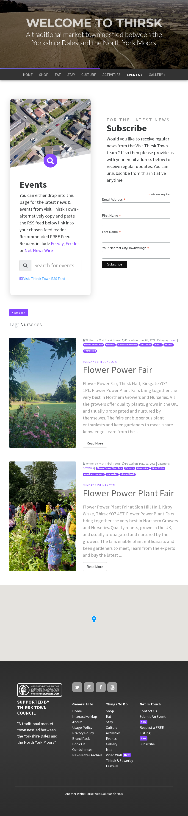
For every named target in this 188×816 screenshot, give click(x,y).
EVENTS (133, 74)
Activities (88, 468)
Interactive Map (84, 716)
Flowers (110, 344)
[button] (94, 619)
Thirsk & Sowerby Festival (119, 763)
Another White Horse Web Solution (89, 794)
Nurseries (146, 344)
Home (77, 711)
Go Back (19, 312)
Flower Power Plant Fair (109, 468)
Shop (110, 711)
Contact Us (148, 711)
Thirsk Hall (90, 350)
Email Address (113, 199)
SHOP (43, 74)
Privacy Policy (83, 733)
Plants (158, 344)
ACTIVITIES (111, 74)
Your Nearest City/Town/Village (125, 248)
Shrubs (168, 344)
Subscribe (147, 744)
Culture (112, 727)
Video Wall (114, 755)
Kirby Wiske (158, 468)
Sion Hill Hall (128, 474)
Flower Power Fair (93, 344)
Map (109, 749)
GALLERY (156, 74)
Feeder (72, 243)
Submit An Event (153, 716)
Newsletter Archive (87, 755)
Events (111, 738)
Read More (95, 443)
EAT (58, 74)
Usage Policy (82, 727)
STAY (71, 74)
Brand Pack (81, 738)
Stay (109, 722)
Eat (108, 716)
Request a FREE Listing (152, 730)
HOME (28, 74)
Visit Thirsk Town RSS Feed (44, 278)
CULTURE (88, 74)
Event (173, 340)
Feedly (57, 243)
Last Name (111, 232)
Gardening (143, 468)
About (77, 722)
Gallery (111, 744)
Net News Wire (39, 250)
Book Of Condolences (82, 747)
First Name (111, 215)
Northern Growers (127, 344)
